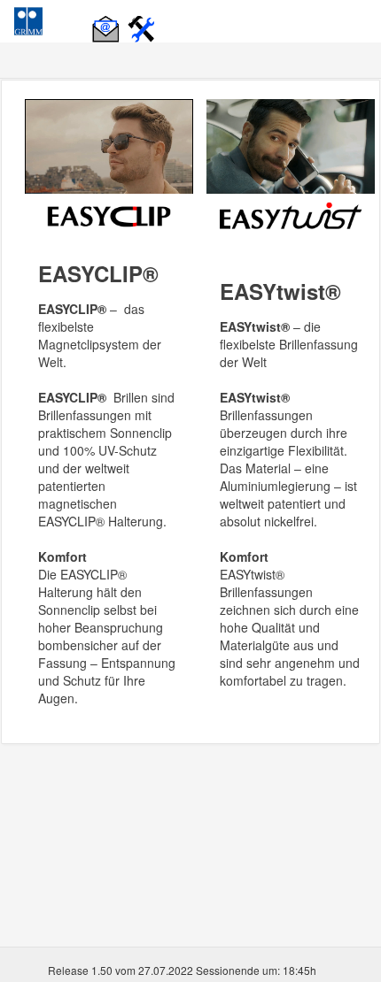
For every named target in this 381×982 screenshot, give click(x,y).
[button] (108, 19)
